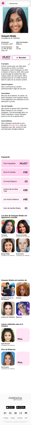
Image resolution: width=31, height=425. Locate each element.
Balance (19, 44)
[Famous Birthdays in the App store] (10, 407)
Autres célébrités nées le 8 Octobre (12, 325)
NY (6, 50)
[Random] (26, 9)
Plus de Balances (8, 349)
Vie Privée (19, 418)
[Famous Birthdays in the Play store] (20, 407)
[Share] (4, 9)
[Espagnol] (10, 413)
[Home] (15, 399)
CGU (26, 418)
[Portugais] (15, 413)
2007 (11, 44)
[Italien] (21, 413)
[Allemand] (26, 413)
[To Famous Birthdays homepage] (3, 3)
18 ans (18, 49)
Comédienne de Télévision (10, 38)
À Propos (6, 418)
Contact (13, 418)
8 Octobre (4, 44)
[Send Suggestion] (29, 64)
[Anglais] (5, 413)
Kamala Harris (14, 125)
